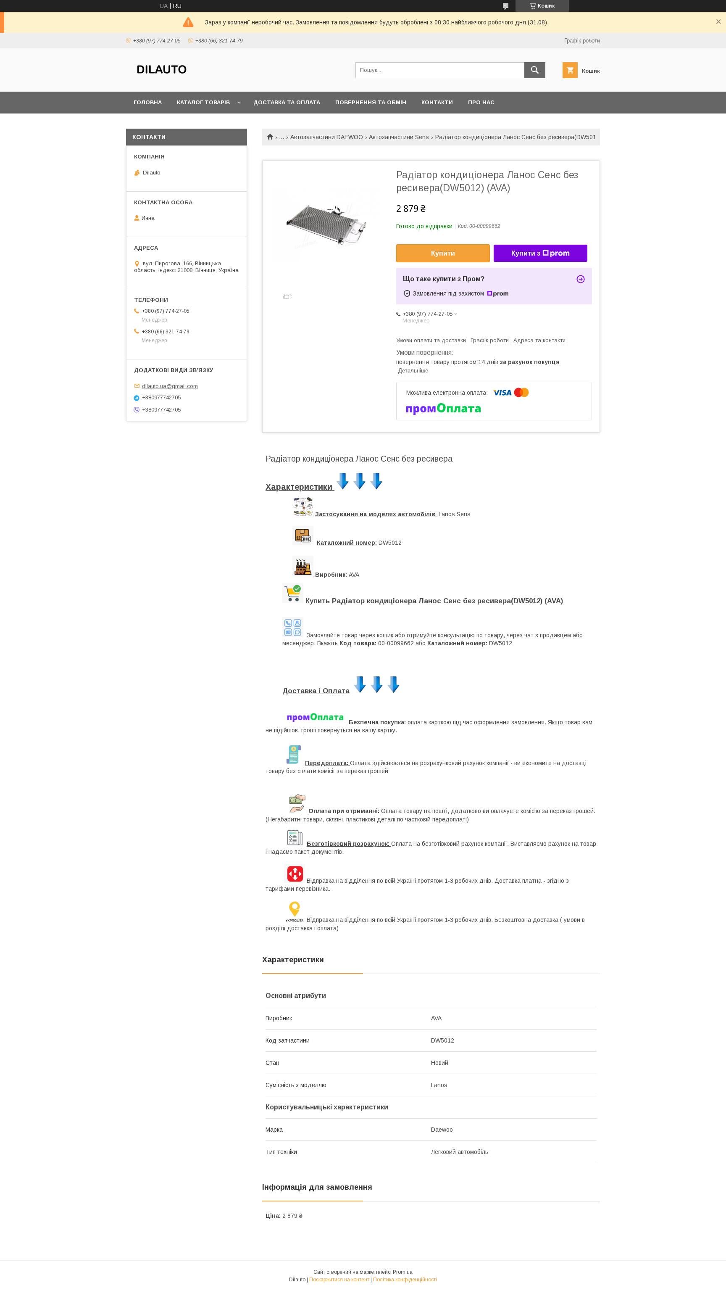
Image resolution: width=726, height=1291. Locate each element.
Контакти (437, 102)
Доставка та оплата (286, 102)
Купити (443, 253)
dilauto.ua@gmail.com (170, 386)
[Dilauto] (161, 80)
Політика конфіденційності (405, 1280)
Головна (148, 102)
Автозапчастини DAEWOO (326, 137)
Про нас (481, 102)
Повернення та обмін (370, 102)
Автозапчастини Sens (399, 137)
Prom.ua (403, 1272)
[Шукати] (534, 70)
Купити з (525, 253)
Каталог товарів (203, 102)
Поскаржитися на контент (339, 1280)
